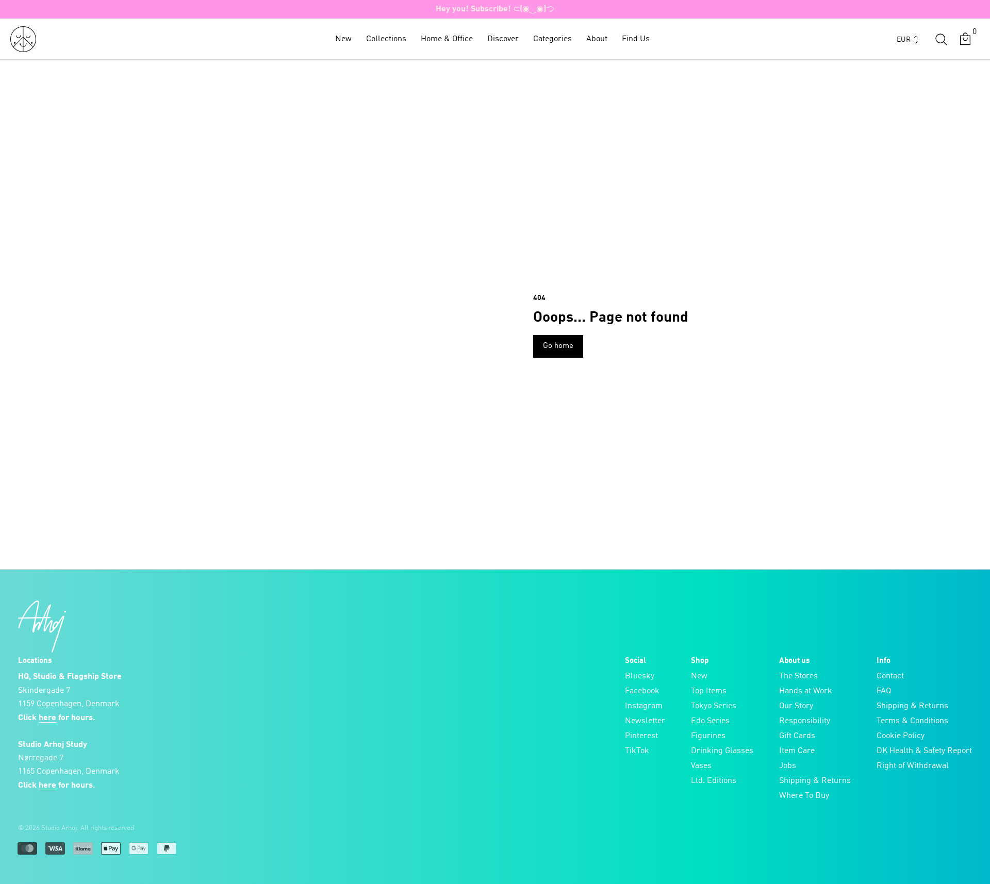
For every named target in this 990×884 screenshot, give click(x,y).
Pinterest (641, 736)
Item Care (797, 751)
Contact (890, 676)
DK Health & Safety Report (924, 751)
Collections (386, 39)
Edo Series (710, 721)
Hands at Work (805, 691)
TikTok (637, 751)
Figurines (708, 736)
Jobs (787, 766)
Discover (503, 39)
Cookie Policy (901, 736)
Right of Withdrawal (913, 766)
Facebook (642, 691)
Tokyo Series (713, 706)
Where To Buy (804, 796)
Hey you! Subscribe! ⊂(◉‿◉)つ (495, 9)
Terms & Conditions (912, 721)
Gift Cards (797, 736)
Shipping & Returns (815, 781)
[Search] (941, 39)
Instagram (644, 706)
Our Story (796, 706)
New (343, 39)
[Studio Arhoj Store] (23, 39)
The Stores (798, 676)
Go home (558, 346)
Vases (701, 766)
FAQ (884, 691)
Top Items (709, 691)
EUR (904, 39)
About (596, 39)
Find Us (636, 39)
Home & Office (447, 39)
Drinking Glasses (722, 751)
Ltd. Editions (713, 781)
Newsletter (645, 721)
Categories (552, 39)
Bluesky (639, 676)
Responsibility (804, 721)
